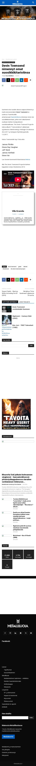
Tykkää (7, 550)
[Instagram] (10, 633)
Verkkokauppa (8, 684)
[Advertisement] (18, 38)
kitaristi (25, 266)
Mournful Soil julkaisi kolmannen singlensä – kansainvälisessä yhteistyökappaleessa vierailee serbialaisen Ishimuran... (17, 478)
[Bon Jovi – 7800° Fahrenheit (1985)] (7, 332)
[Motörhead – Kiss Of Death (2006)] (7, 538)
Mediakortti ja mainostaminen (11, 747)
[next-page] (6, 334)
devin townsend (12, 266)
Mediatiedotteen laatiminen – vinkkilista (16, 678)
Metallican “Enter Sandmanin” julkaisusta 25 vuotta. (27, 293)
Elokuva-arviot (8, 701)
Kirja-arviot (7, 698)
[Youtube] (31, 633)
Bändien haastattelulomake (12, 681)
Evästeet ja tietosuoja (9, 752)
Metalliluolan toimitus (7, 484)
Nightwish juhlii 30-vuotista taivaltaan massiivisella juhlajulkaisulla (22, 527)
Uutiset (4, 667)
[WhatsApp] (17, 80)
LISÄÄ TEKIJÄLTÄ (24, 302)
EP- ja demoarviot (9, 693)
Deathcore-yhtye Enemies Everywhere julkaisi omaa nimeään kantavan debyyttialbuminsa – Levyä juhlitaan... (21, 516)
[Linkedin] (21, 80)
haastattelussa (16, 117)
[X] (8, 80)
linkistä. (28, 159)
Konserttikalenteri (9, 673)
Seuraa (18, 550)
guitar (19, 266)
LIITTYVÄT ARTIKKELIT (10, 302)
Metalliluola (6, 269)
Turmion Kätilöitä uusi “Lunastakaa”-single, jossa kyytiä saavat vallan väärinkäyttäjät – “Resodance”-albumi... (23, 502)
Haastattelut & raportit (9, 704)
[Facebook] (4, 80)
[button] (3, 2)
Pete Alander (17, 484)
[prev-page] (3, 334)
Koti (3, 59)
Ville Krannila (10, 75)
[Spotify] (21, 633)
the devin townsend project (18, 269)
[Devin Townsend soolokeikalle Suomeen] (7, 309)
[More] (30, 80)
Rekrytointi (7, 687)
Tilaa (7, 560)
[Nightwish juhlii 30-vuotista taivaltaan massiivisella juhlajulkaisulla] (7, 528)
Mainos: (5, 353)
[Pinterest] (13, 80)
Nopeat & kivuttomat (10, 695)
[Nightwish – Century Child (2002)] (7, 319)
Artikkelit (4, 707)
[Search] (33, 2)
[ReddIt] (26, 80)
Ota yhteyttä (6, 749)
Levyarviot (5, 690)
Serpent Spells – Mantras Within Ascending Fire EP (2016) (10, 293)
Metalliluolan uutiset (11, 59)
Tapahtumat (8, 670)
